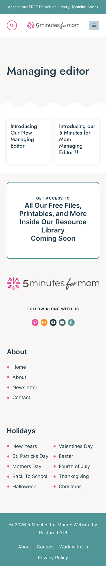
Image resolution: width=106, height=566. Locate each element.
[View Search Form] (12, 25)
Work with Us (73, 547)
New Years (24, 446)
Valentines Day (76, 446)
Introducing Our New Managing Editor (23, 135)
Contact (21, 397)
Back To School (29, 476)
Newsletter (24, 387)
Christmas (70, 486)
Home (19, 367)
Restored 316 (53, 532)
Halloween (24, 486)
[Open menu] (94, 25)
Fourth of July (74, 466)
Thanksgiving (74, 476)
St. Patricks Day (30, 456)
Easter (66, 456)
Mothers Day (26, 466)
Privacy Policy (53, 557)
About (19, 377)
